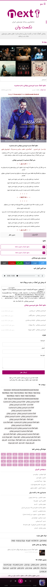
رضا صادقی (43, 565)
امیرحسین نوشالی (23, 146)
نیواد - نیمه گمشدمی (40, 481)
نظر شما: (42, 355)
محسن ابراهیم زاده (18, 565)
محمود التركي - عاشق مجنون (38, 488)
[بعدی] (25, 581)
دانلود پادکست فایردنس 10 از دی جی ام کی (33, 508)
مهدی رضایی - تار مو (40, 504)
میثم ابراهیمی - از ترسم (39, 511)
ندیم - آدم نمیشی (41, 521)
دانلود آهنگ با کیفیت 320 (30, 247)
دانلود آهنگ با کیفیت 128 (30, 253)
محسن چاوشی (35, 565)
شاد (14, 301)
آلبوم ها (28, 541)
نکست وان (23, 164)
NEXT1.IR (23, 197)
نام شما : (42, 341)
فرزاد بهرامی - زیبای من (39, 474)
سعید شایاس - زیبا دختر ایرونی (37, 497)
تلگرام (42, 263)
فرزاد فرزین (13, 568)
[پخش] (20, 581)
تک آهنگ (43, 90)
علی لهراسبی (43, 571)
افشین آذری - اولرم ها (40, 501)
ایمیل (4, 263)
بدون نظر (12, 235)
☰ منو (43, 4)
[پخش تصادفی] (30, 581)
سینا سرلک (43, 568)
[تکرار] (11, 581)
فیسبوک (27, 263)
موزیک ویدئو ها (20, 541)
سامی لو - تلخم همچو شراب (38, 484)
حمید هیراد (6, 568)
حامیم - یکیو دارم (41, 478)
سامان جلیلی (20, 568)
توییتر (35, 263)
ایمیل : (43, 348)
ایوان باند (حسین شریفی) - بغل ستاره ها (34, 525)
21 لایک (35, 235)
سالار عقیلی (36, 568)
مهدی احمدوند (7, 565)
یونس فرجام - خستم (40, 528)
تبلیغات (13, 541)
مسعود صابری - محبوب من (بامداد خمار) (34, 514)
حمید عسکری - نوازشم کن (39, 518)
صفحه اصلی (43, 541)
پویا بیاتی (27, 565)
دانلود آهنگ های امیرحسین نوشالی (35, 305)
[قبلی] (15, 581)
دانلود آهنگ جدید (33, 146)
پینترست (12, 263)
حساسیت (36, 186)
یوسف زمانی (28, 568)
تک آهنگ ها (19, 301)
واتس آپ (19, 263)
